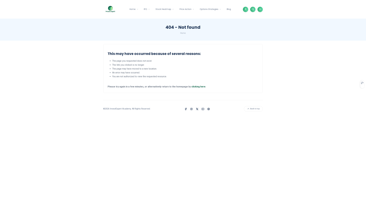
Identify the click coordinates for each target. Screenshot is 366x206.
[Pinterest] (208, 108)
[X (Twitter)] (197, 108)
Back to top (255, 109)
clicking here (198, 86)
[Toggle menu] (260, 9)
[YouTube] (202, 108)
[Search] (252, 9)
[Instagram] (191, 108)
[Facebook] (185, 108)
